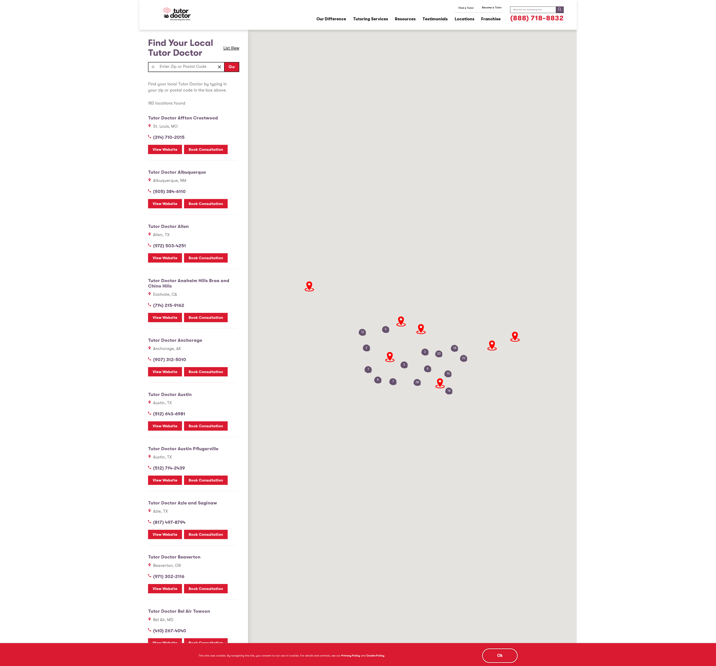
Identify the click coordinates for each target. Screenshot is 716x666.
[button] (153, 67)
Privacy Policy (350, 655)
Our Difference (331, 19)
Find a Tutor (466, 8)
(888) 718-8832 (537, 18)
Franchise (491, 19)
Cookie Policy (375, 655)
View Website (165, 149)
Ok (500, 655)
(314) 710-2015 (169, 137)
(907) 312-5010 (169, 359)
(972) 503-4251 (169, 245)
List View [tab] (231, 48)
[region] (358, 654)
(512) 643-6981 (169, 413)
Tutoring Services (370, 19)
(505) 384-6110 (169, 191)
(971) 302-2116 (168, 576)
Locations (464, 19)
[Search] (560, 10)
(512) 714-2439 (169, 468)
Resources (405, 19)
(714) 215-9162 (168, 305)
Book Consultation (206, 149)
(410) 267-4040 (169, 630)
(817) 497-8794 (169, 522)
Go (232, 66)
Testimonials (435, 19)
